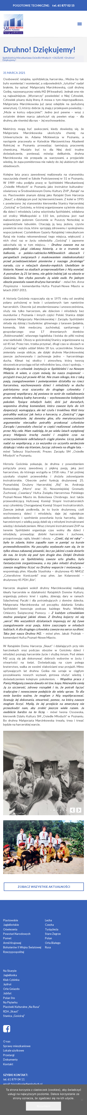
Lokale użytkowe (13, 1050)
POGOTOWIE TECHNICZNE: (31, 5)
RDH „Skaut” (11, 1011)
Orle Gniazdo (11, 989)
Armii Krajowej (12, 943)
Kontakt (8, 1064)
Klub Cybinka (11, 979)
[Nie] (82, 1100)
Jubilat (7, 993)
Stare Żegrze (53, 933)
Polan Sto (9, 998)
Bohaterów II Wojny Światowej (22, 947)
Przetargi (8, 1055)
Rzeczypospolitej (13, 952)
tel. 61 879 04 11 (14, 1079)
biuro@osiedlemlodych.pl (26, 1084)
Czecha (49, 924)
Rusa (48, 947)
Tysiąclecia (51, 929)
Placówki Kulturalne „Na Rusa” (21, 1006)
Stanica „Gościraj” (14, 1016)
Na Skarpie (9, 970)
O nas (6, 1041)
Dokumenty (10, 1059)
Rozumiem (43, 1106)
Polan (48, 938)
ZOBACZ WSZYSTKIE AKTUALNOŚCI (44, 886)
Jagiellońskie (11, 924)
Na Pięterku (10, 1002)
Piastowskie (10, 920)
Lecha (48, 920)
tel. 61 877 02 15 (63, 5)
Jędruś (7, 984)
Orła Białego (53, 943)
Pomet (7, 938)
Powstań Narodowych (16, 933)
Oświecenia (10, 929)
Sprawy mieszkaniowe (16, 1046)
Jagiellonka (10, 975)
